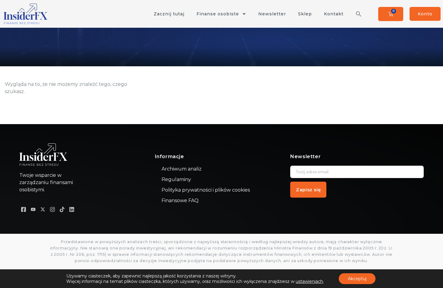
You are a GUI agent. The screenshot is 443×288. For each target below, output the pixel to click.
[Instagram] (52, 209)
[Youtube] (33, 209)
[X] (42, 209)
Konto (425, 14)
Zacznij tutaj (169, 14)
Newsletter (272, 14)
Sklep (305, 14)
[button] (359, 14)
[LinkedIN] (71, 209)
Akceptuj (357, 278)
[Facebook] (23, 209)
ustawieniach (309, 281)
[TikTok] (62, 209)
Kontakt (334, 14)
